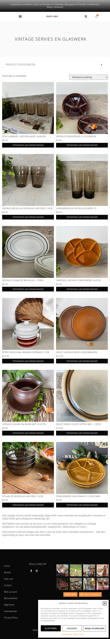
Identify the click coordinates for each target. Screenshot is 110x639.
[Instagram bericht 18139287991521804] (62, 584)
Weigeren (72, 628)
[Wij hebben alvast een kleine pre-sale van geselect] (103, 570)
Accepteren (51, 628)
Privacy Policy (78, 634)
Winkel (7, 572)
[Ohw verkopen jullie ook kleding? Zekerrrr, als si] (76, 584)
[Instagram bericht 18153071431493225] (76, 570)
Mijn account (10, 591)
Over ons (8, 578)
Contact (8, 585)
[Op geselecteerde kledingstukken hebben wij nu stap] (89, 570)
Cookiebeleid (66, 634)
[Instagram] (36, 570)
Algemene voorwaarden (10, 608)
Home (7, 565)
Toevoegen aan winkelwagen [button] (28, 145)
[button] (104, 603)
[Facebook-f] (31, 570)
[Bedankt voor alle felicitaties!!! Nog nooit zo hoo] (62, 570)
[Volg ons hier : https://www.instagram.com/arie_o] (103, 584)
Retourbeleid (10, 598)
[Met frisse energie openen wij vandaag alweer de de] (89, 584)
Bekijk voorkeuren (94, 628)
